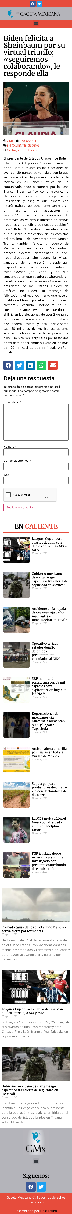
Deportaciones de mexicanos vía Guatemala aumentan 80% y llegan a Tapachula (48, 721)
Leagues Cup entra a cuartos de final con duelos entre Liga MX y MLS (49, 544)
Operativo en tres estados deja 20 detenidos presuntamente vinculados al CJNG (46, 651)
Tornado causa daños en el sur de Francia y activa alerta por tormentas (34, 929)
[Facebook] (33, 4)
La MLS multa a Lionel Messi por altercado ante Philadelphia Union (49, 824)
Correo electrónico (17, 460)
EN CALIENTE (16, 145)
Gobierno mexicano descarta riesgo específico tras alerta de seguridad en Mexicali (50, 579)
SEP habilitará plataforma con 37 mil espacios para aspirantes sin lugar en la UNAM (49, 686)
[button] (36, 23)
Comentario (12, 402)
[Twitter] (39, 4)
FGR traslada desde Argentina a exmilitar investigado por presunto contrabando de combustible (49, 861)
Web (6, 474)
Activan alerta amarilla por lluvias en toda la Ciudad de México (49, 752)
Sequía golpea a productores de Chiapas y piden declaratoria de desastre (50, 789)
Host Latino (48, 1211)
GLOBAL (33, 145)
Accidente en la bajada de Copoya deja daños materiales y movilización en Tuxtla (49, 614)
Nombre (9, 446)
